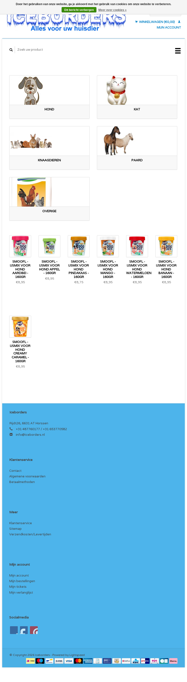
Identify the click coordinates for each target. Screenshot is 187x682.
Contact (15, 471)
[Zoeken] (11, 49)
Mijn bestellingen (22, 581)
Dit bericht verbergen (79, 10)
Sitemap (15, 529)
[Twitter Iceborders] (24, 630)
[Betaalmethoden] (31, 661)
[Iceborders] (66, 20)
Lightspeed (77, 655)
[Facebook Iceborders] (14, 630)
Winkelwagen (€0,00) (157, 22)
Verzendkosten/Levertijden (30, 534)
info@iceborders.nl (30, 435)
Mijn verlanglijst (21, 592)
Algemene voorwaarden (27, 476)
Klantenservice (20, 523)
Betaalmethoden (22, 482)
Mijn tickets (18, 587)
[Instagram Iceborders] (34, 630)
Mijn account (19, 575)
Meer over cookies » (112, 10)
